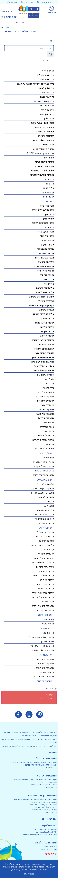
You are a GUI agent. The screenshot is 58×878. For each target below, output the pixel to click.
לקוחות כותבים (25, 867)
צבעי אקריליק (47, 114)
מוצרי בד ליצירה (45, 270)
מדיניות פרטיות (35, 869)
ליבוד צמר (48, 279)
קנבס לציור (48, 71)
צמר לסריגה (48, 457)
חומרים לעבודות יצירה (42, 266)
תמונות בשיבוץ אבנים (43, 340)
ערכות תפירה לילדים (43, 584)
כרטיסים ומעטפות (45, 510)
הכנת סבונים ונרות (44, 257)
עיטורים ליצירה (46, 553)
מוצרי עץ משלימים (44, 370)
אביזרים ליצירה (46, 301)
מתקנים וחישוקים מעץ (42, 361)
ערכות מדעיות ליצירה (43, 593)
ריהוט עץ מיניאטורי (44, 366)
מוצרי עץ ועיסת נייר (43, 344)
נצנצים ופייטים (46, 253)
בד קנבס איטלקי (45, 75)
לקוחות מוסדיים (38, 867)
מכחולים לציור (46, 105)
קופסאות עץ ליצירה (44, 348)
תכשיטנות (49, 431)
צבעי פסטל (48, 144)
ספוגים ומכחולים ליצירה (41, 296)
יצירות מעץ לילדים (44, 558)
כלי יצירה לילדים (45, 536)
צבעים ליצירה (47, 205)
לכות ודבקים (47, 244)
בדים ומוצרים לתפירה (43, 470)
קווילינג (50, 444)
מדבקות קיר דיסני (44, 659)
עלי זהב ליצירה (46, 262)
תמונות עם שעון (46, 672)
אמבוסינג (49, 505)
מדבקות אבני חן (46, 418)
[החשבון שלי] (51, 8)
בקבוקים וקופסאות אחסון (41, 305)
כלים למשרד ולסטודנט (42, 645)
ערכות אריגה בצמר (44, 322)
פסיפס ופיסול (45, 615)
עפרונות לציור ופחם (44, 127)
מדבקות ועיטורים (45, 396)
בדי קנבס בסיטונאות (43, 101)
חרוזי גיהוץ (48, 601)
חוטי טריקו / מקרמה (43, 462)
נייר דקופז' (48, 387)
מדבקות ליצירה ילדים (43, 606)
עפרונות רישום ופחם (43, 140)
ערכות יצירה (47, 318)
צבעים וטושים (46, 540)
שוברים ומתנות (44, 681)
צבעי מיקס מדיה (45, 231)
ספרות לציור (47, 157)
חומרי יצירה (47, 240)
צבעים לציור (47, 110)
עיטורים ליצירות (45, 400)
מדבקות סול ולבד (45, 413)
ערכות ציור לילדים (44, 571)
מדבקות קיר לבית (45, 667)
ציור (50, 66)
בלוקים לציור (47, 179)
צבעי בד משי (47, 236)
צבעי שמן (49, 118)
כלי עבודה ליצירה (44, 292)
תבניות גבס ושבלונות (43, 562)
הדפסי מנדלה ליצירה (43, 440)
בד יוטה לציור (46, 92)
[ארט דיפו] (29, 10)
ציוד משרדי (46, 628)
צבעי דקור (48, 214)
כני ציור (50, 183)
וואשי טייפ (48, 422)
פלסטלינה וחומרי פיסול (42, 545)
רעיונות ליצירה (47, 864)
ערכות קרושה (47, 335)
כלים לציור (48, 188)
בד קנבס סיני (47, 79)
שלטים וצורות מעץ (44, 353)
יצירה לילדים (45, 527)
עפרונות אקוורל (46, 135)
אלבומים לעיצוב (45, 484)
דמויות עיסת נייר (45, 374)
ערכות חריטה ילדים (44, 588)
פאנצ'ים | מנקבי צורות (42, 492)
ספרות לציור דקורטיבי (42, 170)
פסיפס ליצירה (47, 619)
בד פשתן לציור (46, 88)
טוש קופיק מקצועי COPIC (40, 153)
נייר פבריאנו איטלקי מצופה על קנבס (35, 83)
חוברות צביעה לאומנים (42, 174)
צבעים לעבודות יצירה (43, 210)
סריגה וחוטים (45, 453)
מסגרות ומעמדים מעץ (43, 357)
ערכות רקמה (47, 331)
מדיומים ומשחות (45, 249)
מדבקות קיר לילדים (44, 663)
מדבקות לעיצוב (46, 409)
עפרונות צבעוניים (45, 131)
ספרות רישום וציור (44, 161)
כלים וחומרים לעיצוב (43, 514)
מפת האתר (35, 864)
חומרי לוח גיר (47, 275)
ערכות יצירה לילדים (43, 575)
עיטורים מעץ (47, 405)
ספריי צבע (48, 218)
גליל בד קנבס (47, 96)
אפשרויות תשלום (22, 864)
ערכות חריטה (47, 327)
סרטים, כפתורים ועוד (43, 518)
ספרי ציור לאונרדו (44, 166)
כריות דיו (49, 501)
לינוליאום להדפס (45, 392)
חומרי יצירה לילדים (44, 532)
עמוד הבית (51, 688)
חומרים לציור (47, 192)
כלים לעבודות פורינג (43, 314)
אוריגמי (50, 383)
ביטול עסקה (51, 853)
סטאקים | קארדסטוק (43, 488)
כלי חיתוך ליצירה (45, 288)
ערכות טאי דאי (46, 580)
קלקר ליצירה (47, 549)
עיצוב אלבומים (44, 479)
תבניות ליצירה (46, 309)
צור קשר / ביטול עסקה (19, 869)
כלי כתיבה (48, 632)
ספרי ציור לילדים (45, 567)
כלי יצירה (49, 283)
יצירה (49, 201)
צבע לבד (49, 227)
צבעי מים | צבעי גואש (42, 122)
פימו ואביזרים (47, 427)
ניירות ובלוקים (46, 641)
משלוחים (11, 864)
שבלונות (49, 379)
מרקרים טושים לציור (43, 149)
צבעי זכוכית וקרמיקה (43, 223)
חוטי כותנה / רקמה (44, 466)
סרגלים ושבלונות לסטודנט (40, 637)
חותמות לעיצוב (46, 497)
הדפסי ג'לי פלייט (45, 435)
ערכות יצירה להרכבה (43, 597)
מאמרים (14, 867)
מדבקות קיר (45, 654)
